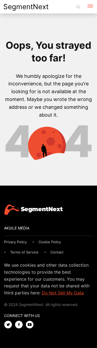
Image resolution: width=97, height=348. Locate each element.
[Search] (78, 6)
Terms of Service (24, 252)
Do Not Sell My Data (63, 292)
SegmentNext (25, 6)
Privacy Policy (15, 242)
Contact (57, 252)
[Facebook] (20, 325)
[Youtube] (31, 325)
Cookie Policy (50, 242)
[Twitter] (9, 325)
